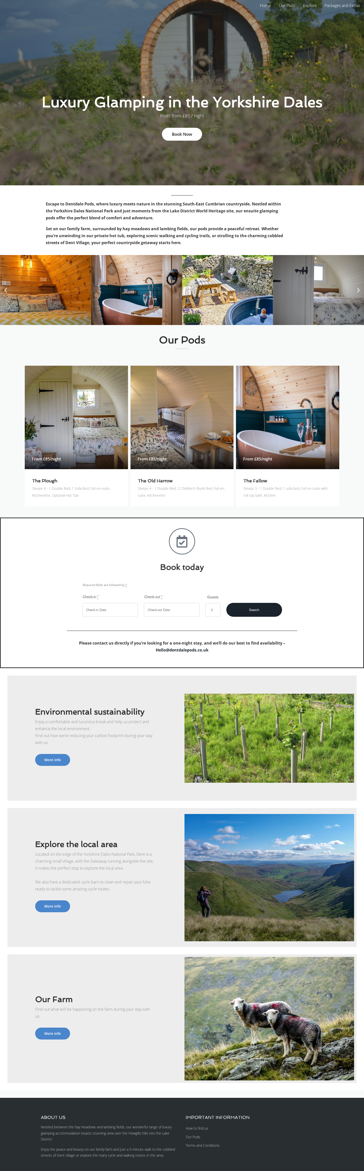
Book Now (182, 134)
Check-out (153, 596)
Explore (310, 5)
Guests (212, 596)
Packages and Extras (342, 5)
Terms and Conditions (203, 1145)
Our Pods (287, 5)
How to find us (197, 1128)
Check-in (91, 596)
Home (265, 5)
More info (52, 759)
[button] (5, 290)
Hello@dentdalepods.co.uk (182, 650)
